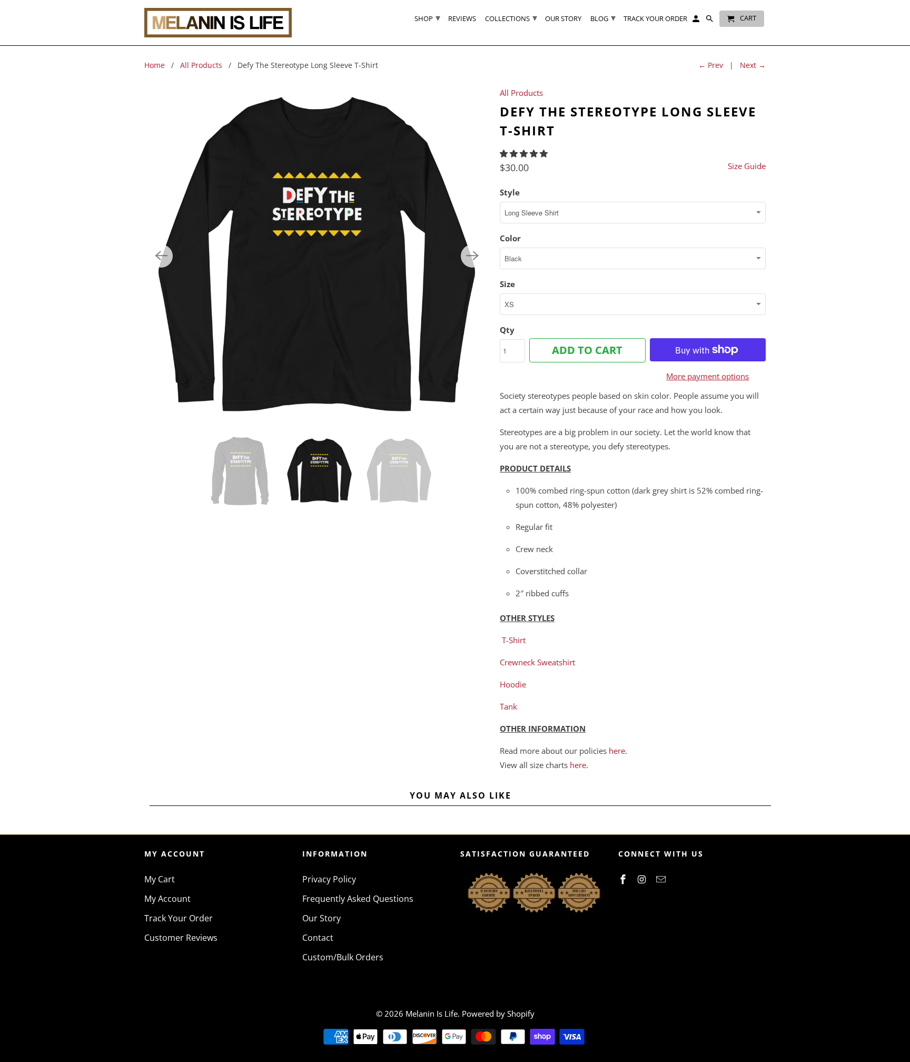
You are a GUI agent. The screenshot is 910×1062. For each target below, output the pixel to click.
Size (507, 284)
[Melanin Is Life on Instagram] (643, 879)
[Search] (710, 21)
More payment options (707, 376)
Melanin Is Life (431, 1013)
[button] (525, 153)
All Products (201, 65)
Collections (511, 17)
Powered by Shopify (498, 1013)
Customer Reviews (180, 937)
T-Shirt (514, 640)
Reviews (462, 19)
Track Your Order (178, 918)
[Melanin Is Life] (218, 22)
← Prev (710, 65)
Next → (753, 65)
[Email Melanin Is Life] (662, 879)
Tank (508, 706)
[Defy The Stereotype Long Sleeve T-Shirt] (317, 256)
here (617, 750)
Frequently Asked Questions (357, 898)
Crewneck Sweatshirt (537, 662)
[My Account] (697, 21)
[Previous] (161, 256)
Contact (317, 937)
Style (510, 192)
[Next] (472, 256)
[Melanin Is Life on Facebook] (624, 879)
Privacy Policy (329, 879)
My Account (167, 898)
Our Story (321, 918)
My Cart (159, 879)
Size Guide (747, 166)
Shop (427, 17)
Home (154, 65)
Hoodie (513, 684)
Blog (603, 17)
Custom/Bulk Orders (342, 957)
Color (510, 238)
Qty (507, 329)
